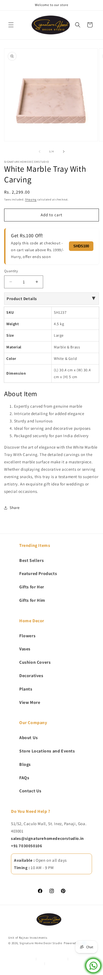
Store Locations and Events (47, 751)
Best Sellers (31, 560)
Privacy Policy (24, 959)
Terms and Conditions (52, 959)
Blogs (25, 764)
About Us (28, 737)
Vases (24, 649)
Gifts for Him (32, 600)
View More (29, 702)
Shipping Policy (57, 963)
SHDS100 (81, 246)
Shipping (31, 199)
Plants (25, 689)
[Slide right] (64, 152)
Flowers (27, 636)
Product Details (22, 298)
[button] (11, 25)
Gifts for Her (31, 587)
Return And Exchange (28, 963)
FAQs (24, 778)
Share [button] (15, 507)
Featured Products (38, 573)
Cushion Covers (35, 662)
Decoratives (31, 675)
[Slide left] (40, 152)
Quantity (11, 271)
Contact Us (30, 791)
